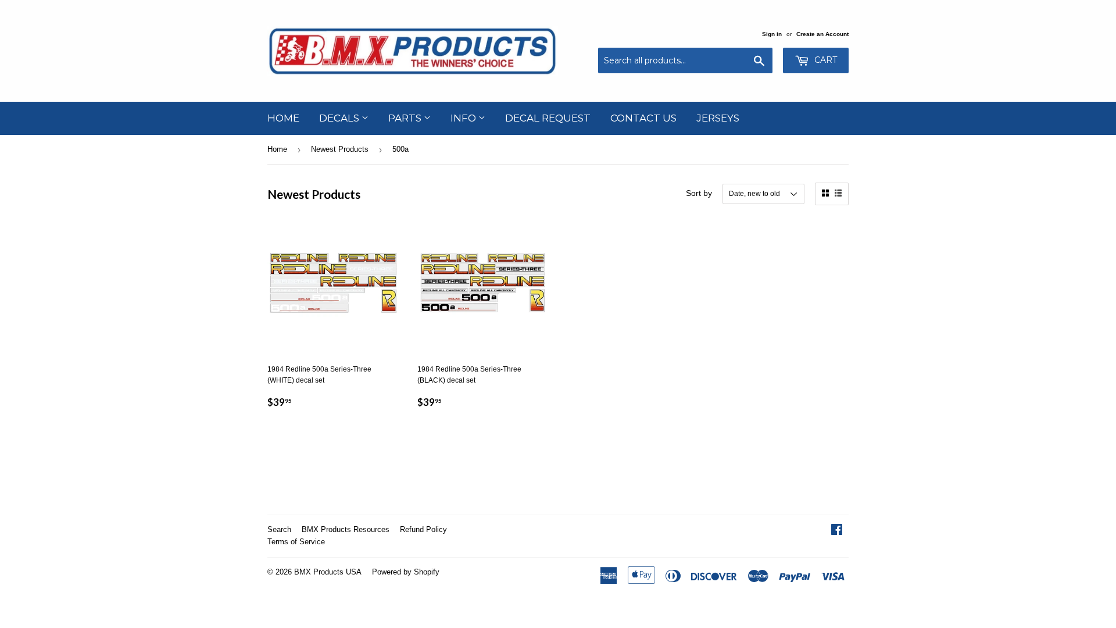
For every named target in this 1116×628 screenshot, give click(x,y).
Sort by (699, 193)
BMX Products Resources (345, 529)
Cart (824, 60)
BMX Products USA (328, 572)
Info (464, 118)
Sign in (772, 34)
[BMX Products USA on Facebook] (837, 531)
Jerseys (717, 118)
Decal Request (548, 118)
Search (279, 529)
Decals (340, 118)
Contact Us (643, 118)
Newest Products (340, 149)
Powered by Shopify (405, 572)
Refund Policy (423, 529)
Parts (406, 118)
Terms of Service (296, 541)
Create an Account (822, 34)
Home (283, 118)
